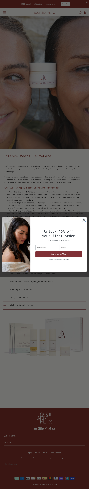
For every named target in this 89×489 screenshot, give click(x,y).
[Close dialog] (84, 220)
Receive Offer (58, 254)
